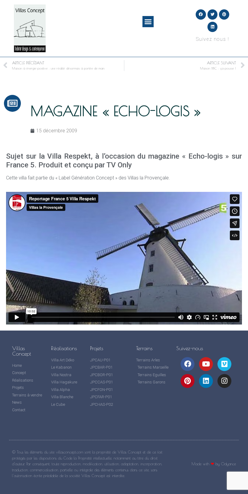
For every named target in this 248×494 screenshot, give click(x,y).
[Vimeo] (224, 364)
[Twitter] (212, 14)
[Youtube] (206, 364)
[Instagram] (224, 381)
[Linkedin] (212, 27)
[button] (148, 21)
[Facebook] (201, 14)
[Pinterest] (224, 14)
